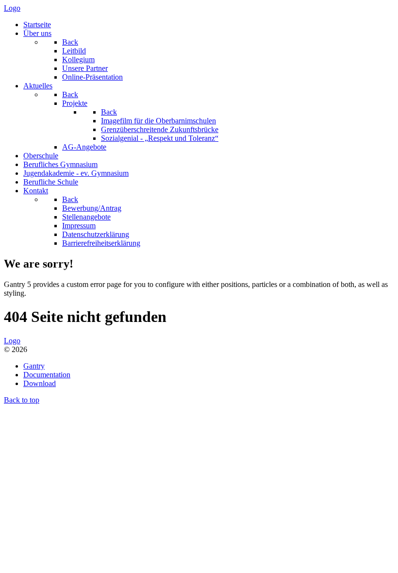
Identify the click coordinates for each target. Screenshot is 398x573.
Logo (12, 8)
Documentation (46, 375)
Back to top (21, 400)
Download (39, 383)
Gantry (34, 366)
